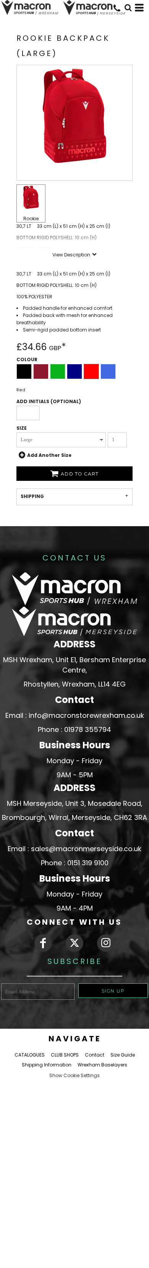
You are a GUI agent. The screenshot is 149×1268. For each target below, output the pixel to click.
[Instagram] (106, 943)
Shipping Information (46, 1064)
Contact (94, 1055)
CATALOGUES (30, 1055)
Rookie (31, 218)
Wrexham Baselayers (102, 1064)
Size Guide (122, 1055)
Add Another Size (49, 454)
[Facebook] (43, 943)
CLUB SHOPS (65, 1055)
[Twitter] (74, 943)
